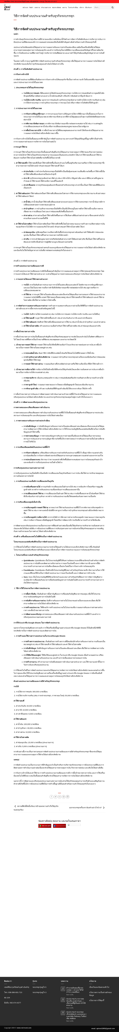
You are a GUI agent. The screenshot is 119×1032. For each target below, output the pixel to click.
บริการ (81, 7)
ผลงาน (64, 7)
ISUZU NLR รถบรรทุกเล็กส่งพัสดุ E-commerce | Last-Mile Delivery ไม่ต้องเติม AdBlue (76, 1015)
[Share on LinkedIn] (68, 797)
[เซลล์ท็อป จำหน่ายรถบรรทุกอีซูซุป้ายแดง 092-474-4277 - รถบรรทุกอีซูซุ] (12, 7)
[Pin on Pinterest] (64, 797)
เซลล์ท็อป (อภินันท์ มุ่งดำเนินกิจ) (16, 987)
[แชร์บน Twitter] (55, 797)
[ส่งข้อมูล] (112, 7)
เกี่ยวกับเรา (88, 7)
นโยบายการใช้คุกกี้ (96, 1000)
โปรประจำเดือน (73, 7)
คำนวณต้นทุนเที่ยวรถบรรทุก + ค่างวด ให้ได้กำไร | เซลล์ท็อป (74, 990)
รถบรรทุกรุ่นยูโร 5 (39, 987)
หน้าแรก (25, 7)
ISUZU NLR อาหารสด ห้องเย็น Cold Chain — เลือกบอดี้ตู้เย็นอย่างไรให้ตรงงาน (76, 1002)
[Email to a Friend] (59, 797)
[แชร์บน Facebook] (51, 797)
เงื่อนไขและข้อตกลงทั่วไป (99, 987)
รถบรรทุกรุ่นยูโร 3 (39, 992)
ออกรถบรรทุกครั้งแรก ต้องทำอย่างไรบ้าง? (85, 808)
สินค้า (31, 7)
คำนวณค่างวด (46, 7)
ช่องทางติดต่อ (56, 7)
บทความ (37, 7)
